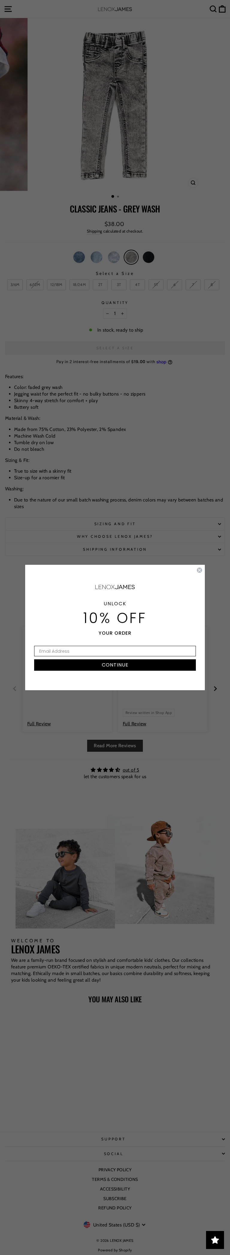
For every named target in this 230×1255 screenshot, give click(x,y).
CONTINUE (115, 664)
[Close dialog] (199, 570)
